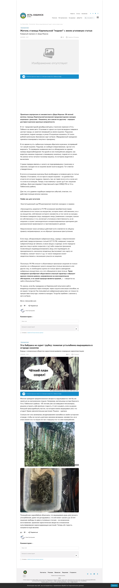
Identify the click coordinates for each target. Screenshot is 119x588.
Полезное (54, 18)
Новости (72, 13)
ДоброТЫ (79, 18)
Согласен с (32, 332)
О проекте (73, 572)
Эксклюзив (84, 13)
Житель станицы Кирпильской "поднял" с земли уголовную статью (49, 24)
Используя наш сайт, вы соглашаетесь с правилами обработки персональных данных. (55, 585)
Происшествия (32, 24)
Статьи (78, 13)
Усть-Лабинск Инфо (24, 24)
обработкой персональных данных (35, 332)
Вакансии (57, 572)
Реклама (50, 572)
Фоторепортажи (63, 18)
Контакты (43, 572)
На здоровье (72, 18)
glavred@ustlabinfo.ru (63, 582)
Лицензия (65, 572)
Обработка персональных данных (58, 575)
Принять (114, 585)
